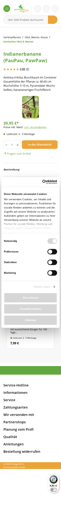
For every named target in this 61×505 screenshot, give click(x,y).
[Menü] (6, 8)
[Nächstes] (50, 107)
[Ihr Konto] (55, 8)
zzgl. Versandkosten (35, 127)
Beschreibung (11, 169)
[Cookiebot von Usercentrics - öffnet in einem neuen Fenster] (43, 182)
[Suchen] (53, 19)
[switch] (52, 251)
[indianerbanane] (30, 107)
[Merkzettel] (37, 8)
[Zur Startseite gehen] (21, 8)
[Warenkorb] (46, 8)
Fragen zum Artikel (19, 154)
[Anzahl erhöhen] (18, 144)
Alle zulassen (30, 297)
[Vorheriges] (11, 107)
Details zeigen (42, 286)
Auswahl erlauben (30, 308)
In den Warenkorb (40, 144)
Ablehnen (30, 320)
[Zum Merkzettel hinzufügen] (50, 102)
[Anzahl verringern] (6, 144)
